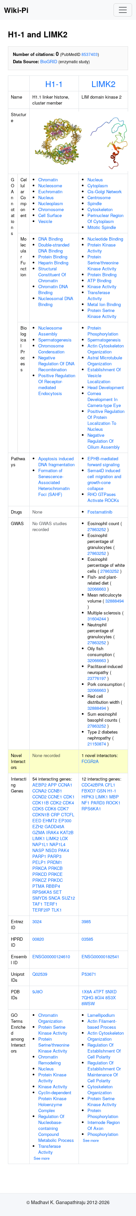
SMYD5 (39, 898)
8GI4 (99, 997)
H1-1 (54, 83)
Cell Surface (50, 215)
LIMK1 (38, 838)
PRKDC (55, 880)
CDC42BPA (93, 785)
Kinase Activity (102, 286)
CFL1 (110, 785)
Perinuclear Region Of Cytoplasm (105, 218)
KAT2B (67, 832)
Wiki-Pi (16, 10)
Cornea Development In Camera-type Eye (104, 399)
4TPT (98, 991)
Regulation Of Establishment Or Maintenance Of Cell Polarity (104, 1071)
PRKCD (39, 874)
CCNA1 (65, 785)
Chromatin (48, 179)
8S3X (110, 997)
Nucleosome (50, 185)
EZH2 (37, 826)
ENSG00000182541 (100, 956)
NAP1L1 (40, 844)
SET (57, 892)
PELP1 (39, 862)
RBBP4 (53, 886)
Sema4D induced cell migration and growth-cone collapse (104, 479)
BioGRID (48, 61)
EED (36, 820)
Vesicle (45, 221)
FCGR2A (90, 761)
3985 (86, 921)
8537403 (90, 54)
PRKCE (55, 874)
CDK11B (40, 802)
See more (42, 1158)
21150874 (96, 744)
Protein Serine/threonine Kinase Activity (103, 262)
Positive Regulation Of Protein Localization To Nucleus (105, 420)
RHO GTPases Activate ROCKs (103, 497)
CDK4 (68, 802)
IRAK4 (52, 832)
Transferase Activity (98, 295)
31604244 (96, 618)
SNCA (54, 898)
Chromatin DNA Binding (53, 289)
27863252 (96, 529)
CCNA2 (39, 791)
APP (52, 785)
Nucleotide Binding (105, 239)
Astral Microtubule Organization (104, 360)
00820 (38, 939)
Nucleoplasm (50, 203)
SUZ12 (68, 898)
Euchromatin (50, 191)
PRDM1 (54, 862)
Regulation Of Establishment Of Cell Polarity (104, 1051)
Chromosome (51, 209)
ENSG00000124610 (51, 956)
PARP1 (39, 856)
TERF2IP (41, 910)
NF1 (85, 802)
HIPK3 (88, 796)
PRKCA (39, 868)
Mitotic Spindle (101, 227)
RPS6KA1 (91, 808)
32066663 (96, 589)
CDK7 (63, 808)
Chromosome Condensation (51, 348)
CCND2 (39, 796)
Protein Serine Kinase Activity (102, 313)
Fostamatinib (99, 512)
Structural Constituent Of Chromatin (52, 274)
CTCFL (67, 814)
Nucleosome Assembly (50, 331)
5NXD (111, 991)
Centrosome (99, 197)
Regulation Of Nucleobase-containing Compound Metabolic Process (56, 1128)
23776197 (96, 678)
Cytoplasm (97, 185)
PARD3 (98, 802)
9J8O (37, 991)
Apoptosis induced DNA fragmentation (56, 461)
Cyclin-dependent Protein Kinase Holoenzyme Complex (54, 1101)
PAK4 (63, 850)
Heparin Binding (53, 262)
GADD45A (54, 826)
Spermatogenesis (55, 340)
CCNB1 (55, 791)
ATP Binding (99, 280)
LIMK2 (103, 83)
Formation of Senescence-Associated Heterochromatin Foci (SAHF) (54, 482)
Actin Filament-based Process (102, 1024)
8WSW (88, 1003)
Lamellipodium (101, 1015)
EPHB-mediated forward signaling (103, 461)
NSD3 (51, 850)
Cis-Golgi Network (104, 191)
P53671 (89, 974)
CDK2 (55, 802)
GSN (101, 791)
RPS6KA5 (42, 892)
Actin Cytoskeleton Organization (105, 348)
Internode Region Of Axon (103, 1125)
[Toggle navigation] (123, 10)
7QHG (87, 997)
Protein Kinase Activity (101, 248)
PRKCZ (39, 880)
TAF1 (37, 904)
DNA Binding (50, 239)
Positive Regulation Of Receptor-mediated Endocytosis (56, 384)
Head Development (105, 387)
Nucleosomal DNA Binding (55, 301)
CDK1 (69, 796)
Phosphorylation (102, 1134)
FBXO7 (88, 791)
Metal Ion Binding (104, 304)
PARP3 (54, 856)
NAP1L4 (57, 844)
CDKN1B (41, 814)
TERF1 (50, 904)
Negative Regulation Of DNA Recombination (56, 363)
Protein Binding (52, 256)
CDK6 (50, 808)
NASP (38, 850)
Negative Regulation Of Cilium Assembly (103, 441)
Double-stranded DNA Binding (53, 248)
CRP (55, 814)
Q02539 (39, 974)
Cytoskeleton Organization (100, 1089)
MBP (114, 796)
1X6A (87, 991)
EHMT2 (50, 820)
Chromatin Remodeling (49, 1060)
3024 (37, 921)
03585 (87, 939)
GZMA (38, 832)
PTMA (38, 886)
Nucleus (46, 197)
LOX (64, 838)
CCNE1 (55, 796)
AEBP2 (39, 785)
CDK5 (38, 808)
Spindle (94, 203)
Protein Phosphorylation (102, 331)
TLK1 (56, 910)
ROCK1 (113, 802)
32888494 (114, 601)
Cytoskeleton (100, 209)
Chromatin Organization (50, 1018)
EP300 (64, 820)
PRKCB (55, 868)
